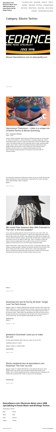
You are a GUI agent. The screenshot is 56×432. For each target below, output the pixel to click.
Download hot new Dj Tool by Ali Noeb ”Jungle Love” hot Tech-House (27, 303)
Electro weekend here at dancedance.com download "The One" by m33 (25, 364)
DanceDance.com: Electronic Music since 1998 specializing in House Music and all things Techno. (10, 6)
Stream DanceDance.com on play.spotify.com (26, 57)
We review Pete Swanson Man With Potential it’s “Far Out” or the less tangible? (28, 228)
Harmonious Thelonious (16, 133)
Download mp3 (9, 318)
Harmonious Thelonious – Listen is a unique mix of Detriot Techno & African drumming (28, 129)
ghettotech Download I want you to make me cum (24, 335)
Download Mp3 (9, 349)
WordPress (50, 428)
